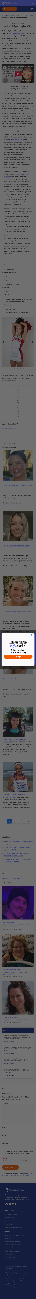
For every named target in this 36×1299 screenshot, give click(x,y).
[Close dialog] (32, 635)
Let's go (18, 657)
